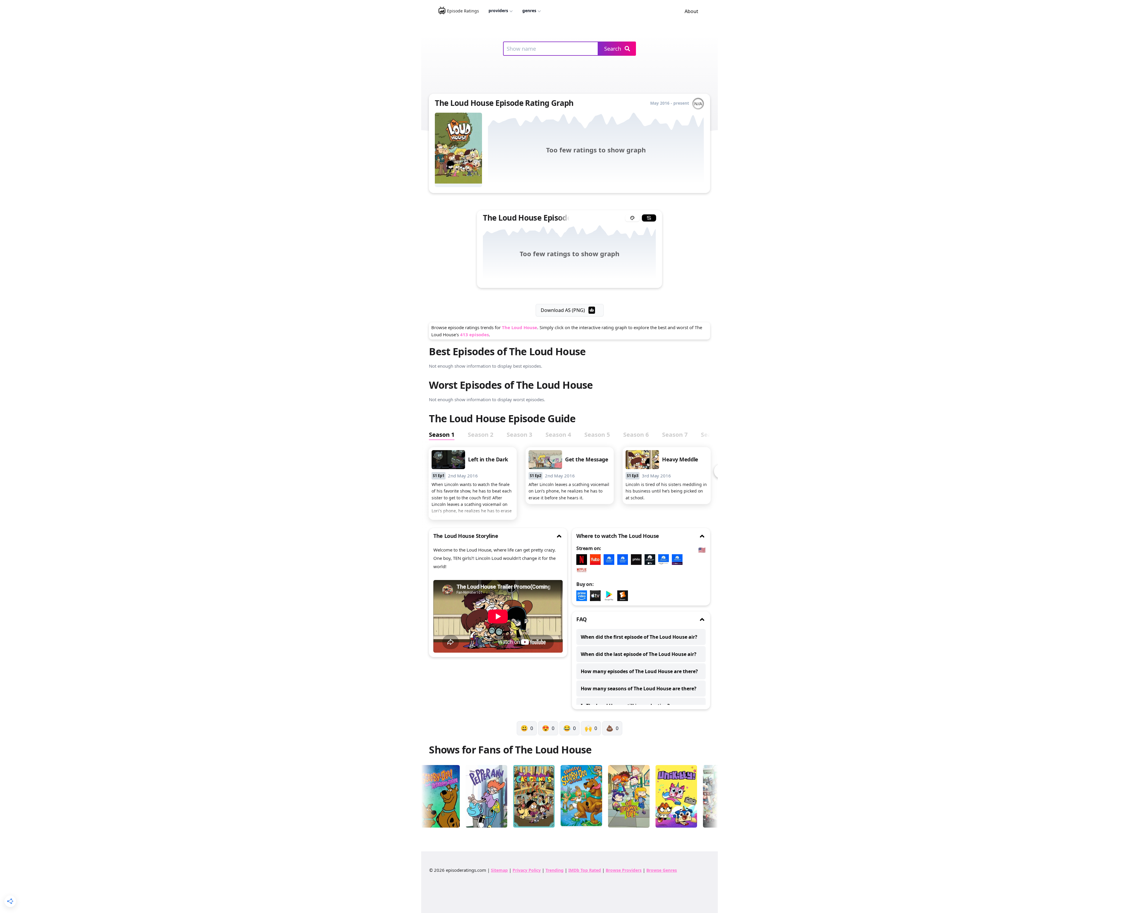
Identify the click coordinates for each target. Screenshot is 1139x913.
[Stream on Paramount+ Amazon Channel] (665, 559)
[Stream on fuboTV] (597, 559)
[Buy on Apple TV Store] (597, 595)
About (691, 11)
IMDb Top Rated (584, 870)
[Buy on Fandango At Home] (624, 595)
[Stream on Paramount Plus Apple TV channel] (651, 559)
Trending (554, 870)
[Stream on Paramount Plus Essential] (624, 559)
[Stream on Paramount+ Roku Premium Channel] (678, 559)
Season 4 (558, 435)
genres (529, 10)
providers (498, 10)
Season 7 (675, 435)
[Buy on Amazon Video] (583, 595)
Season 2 (480, 435)
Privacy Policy (527, 870)
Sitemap (499, 870)
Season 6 (636, 435)
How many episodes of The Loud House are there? (639, 671)
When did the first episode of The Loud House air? (639, 637)
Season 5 (597, 435)
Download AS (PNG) (563, 310)
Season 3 (519, 435)
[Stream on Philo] (638, 559)
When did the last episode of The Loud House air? (638, 654)
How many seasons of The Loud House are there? (638, 688)
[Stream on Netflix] (583, 559)
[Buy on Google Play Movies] (610, 595)
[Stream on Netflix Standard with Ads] (583, 570)
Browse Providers (624, 870)
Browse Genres (661, 870)
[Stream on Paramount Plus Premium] (610, 559)
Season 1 (441, 435)
